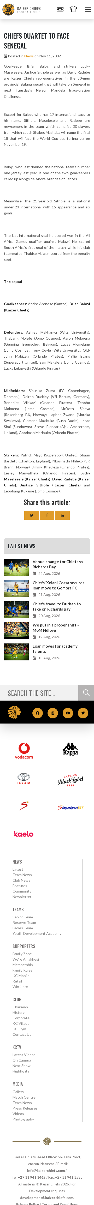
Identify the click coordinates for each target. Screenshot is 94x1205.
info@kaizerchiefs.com (46, 1170)
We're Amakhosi (26, 959)
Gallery (18, 1091)
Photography (23, 1119)
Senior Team (23, 917)
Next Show (22, 1065)
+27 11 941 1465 (31, 1177)
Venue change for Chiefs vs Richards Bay (58, 564)
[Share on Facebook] (47, 515)
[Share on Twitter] (31, 515)
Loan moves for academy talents (55, 649)
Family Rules (22, 970)
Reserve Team (24, 922)
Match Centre (24, 1097)
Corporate (21, 1018)
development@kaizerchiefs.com (46, 1198)
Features (20, 885)
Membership (23, 964)
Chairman (20, 1007)
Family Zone (22, 953)
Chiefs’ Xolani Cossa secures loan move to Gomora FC (58, 585)
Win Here (20, 986)
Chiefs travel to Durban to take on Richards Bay (57, 606)
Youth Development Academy (37, 933)
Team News (22, 874)
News (29, 56)
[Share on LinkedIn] (62, 515)
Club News (21, 880)
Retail (17, 981)
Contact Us (22, 1034)
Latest (18, 869)
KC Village (21, 1023)
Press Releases (25, 1108)
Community (22, 891)
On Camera (22, 1060)
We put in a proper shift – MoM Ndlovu (56, 627)
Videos (18, 1113)
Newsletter (22, 896)
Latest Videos (24, 1054)
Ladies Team (23, 928)
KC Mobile (21, 975)
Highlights (21, 1071)
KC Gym (19, 1029)
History (19, 1012)
